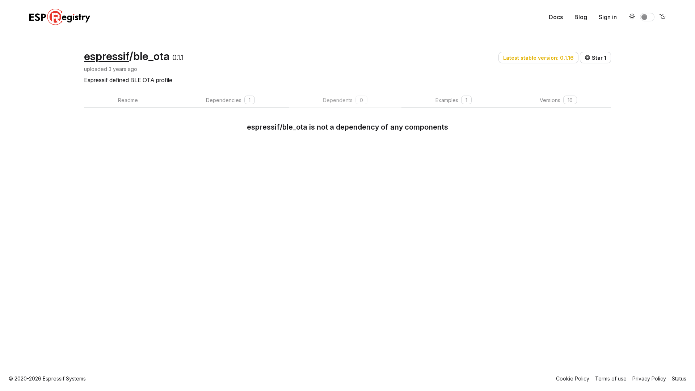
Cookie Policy (572, 378)
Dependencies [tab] (228, 100)
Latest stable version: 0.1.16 (538, 58)
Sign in (608, 17)
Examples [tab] (451, 100)
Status (679, 378)
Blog (580, 17)
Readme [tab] (128, 100)
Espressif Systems (64, 378)
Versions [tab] (556, 100)
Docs (556, 17)
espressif (106, 56)
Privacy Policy (649, 378)
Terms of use (611, 378)
